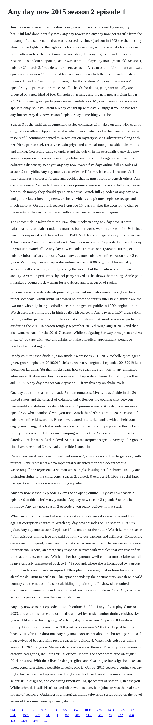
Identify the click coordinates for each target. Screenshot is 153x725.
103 (54, 710)
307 (37, 715)
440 (131, 715)
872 (65, 710)
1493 (111, 710)
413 (12, 720)
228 (99, 710)
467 (76, 710)
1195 (24, 720)
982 (43, 710)
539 (33, 710)
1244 (13, 715)
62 (132, 710)
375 (122, 710)
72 (110, 715)
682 (120, 715)
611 (77, 715)
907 (67, 715)
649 (48, 715)
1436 (89, 715)
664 (12, 710)
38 (22, 710)
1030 (88, 710)
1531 (26, 715)
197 (46, 720)
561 (100, 715)
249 (35, 720)
